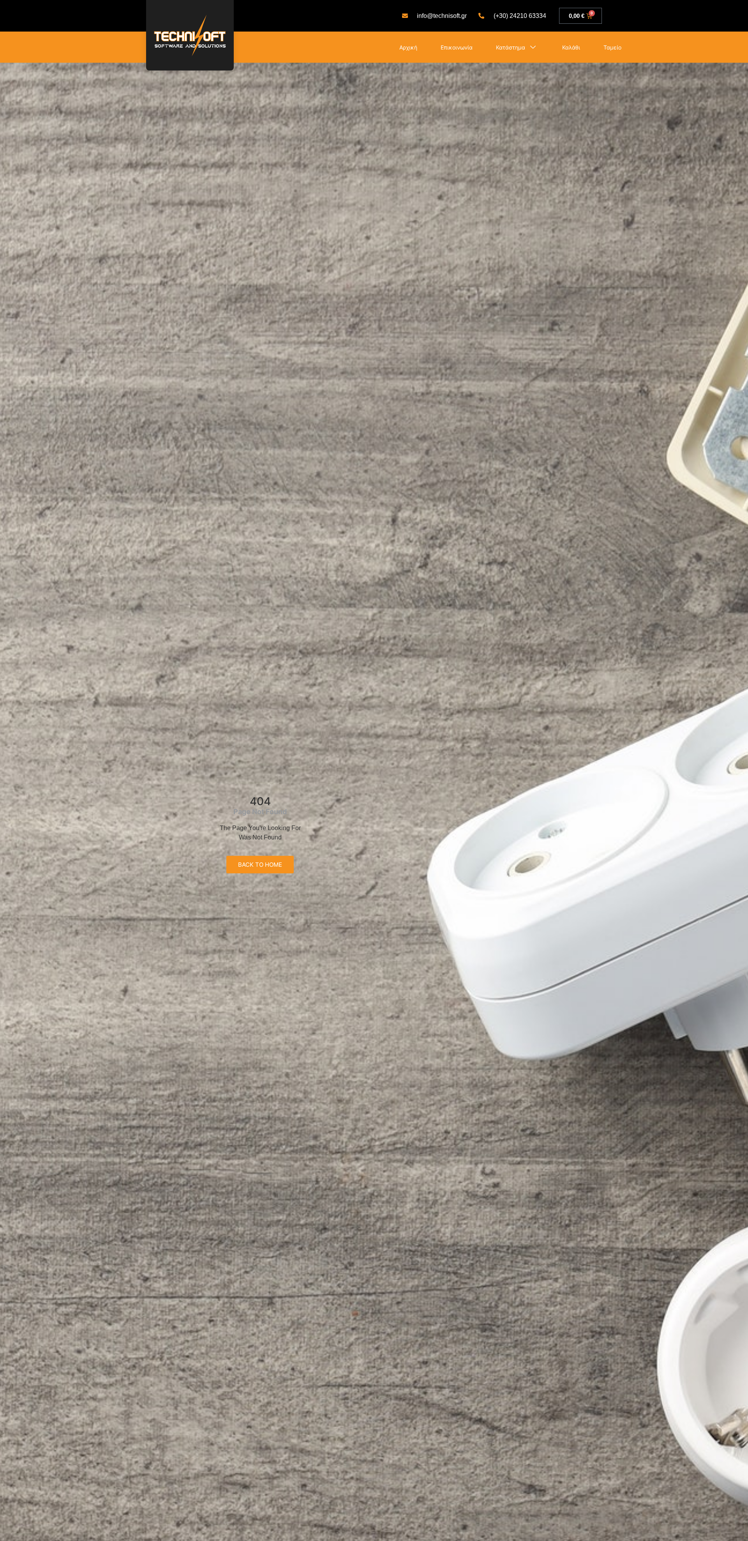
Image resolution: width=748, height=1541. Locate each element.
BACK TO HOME (260, 864)
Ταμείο (612, 47)
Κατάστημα (510, 47)
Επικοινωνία (457, 47)
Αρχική (408, 47)
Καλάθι (571, 47)
